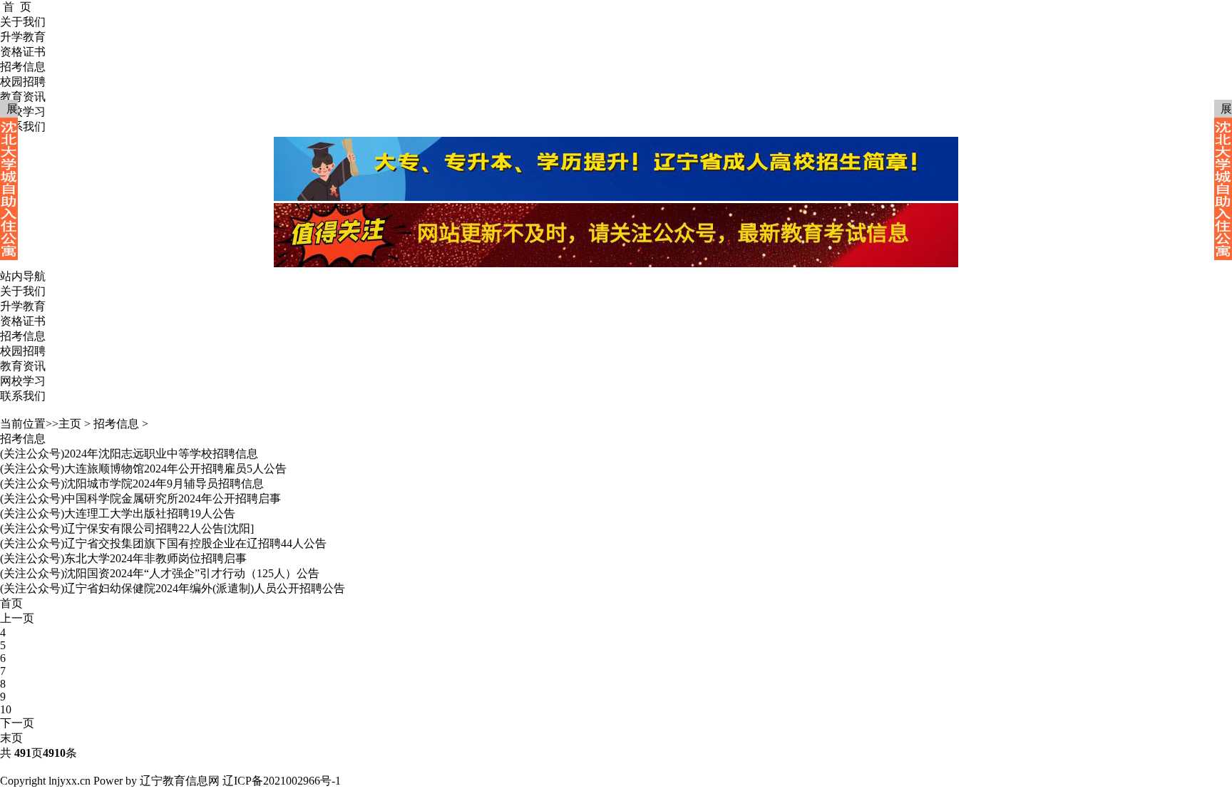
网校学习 (23, 381)
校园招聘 (23, 351)
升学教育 (23, 306)
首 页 (17, 7)
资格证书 (23, 321)
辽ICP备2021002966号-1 (281, 781)
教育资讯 (23, 366)
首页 (11, 603)
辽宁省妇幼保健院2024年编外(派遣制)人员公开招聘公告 (204, 588)
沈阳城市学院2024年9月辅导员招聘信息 (164, 483)
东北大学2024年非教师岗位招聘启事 (155, 558)
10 (5, 709)
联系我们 (23, 396)
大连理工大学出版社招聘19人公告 (149, 513)
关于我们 (23, 291)
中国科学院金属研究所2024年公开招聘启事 (172, 498)
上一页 (17, 618)
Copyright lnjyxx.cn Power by (68, 781)
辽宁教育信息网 (180, 781)
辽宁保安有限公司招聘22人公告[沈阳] (159, 528)
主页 (69, 424)
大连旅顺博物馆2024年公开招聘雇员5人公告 (175, 468)
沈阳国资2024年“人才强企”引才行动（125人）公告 (191, 573)
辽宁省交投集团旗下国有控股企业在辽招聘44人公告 (195, 543)
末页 (11, 738)
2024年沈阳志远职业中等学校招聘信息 (161, 454)
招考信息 (23, 336)
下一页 (17, 723)
